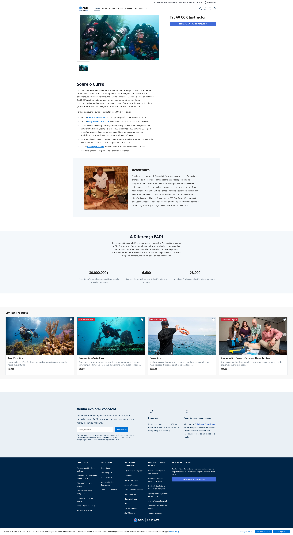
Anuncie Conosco (131, 485)
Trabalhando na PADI (109, 490)
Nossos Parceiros (131, 480)
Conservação (117, 8)
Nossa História (106, 477)
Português (209, 2)
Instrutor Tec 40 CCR (96, 117)
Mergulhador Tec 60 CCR (98, 121)
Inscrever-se (121, 430)
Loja (135, 8)
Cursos (97, 8)
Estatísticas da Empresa (134, 471)
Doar (126, 504)
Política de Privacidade (205, 424)
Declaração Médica (95, 146)
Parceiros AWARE (131, 508)
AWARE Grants (130, 513)
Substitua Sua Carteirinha (187, 2)
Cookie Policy (174, 531)
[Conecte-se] (205, 9)
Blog (154, 2)
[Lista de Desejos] (210, 9)
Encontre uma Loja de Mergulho (167, 2)
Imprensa (128, 475)
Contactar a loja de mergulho (193, 24)
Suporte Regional (155, 513)
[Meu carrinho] (214, 9)
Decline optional (263, 531)
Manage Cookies (246, 531)
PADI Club (106, 8)
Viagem (128, 8)
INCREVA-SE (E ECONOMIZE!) (194, 479)
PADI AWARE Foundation (134, 489)
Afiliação (143, 8)
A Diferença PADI (107, 473)
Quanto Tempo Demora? (157, 501)
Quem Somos (106, 468)
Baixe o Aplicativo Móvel (86, 506)
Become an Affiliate (84, 510)
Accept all (281, 531)
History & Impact (131, 499)
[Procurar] (200, 9)
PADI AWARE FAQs (131, 494)
